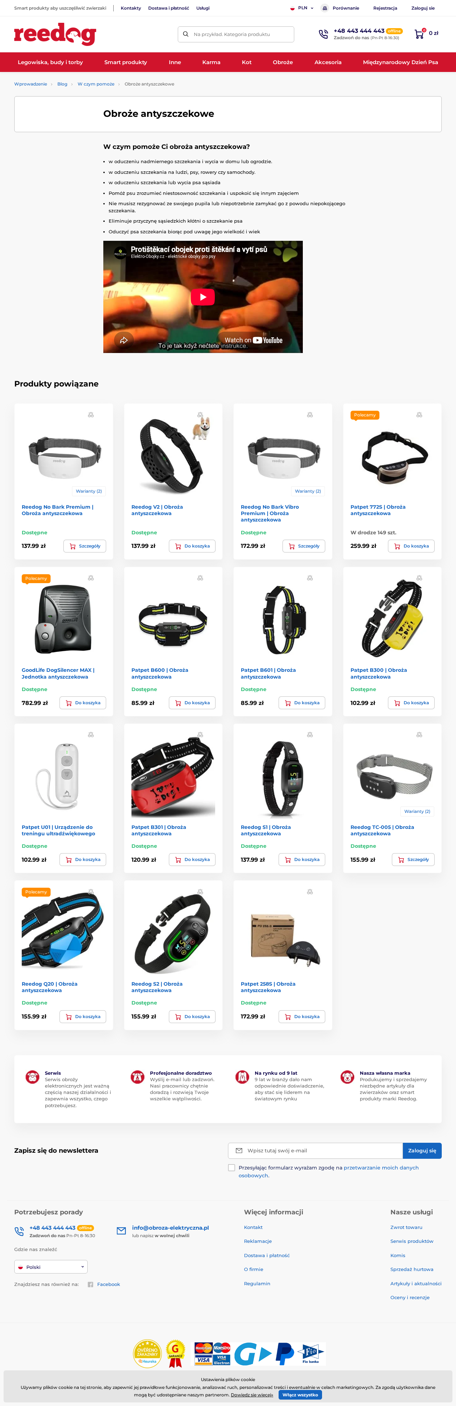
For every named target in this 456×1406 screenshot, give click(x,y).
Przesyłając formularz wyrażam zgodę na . (329, 1171)
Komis (397, 1255)
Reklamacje (258, 1241)
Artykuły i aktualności (416, 1283)
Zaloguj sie (423, 8)
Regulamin (257, 1283)
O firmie (253, 1269)
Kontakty (131, 8)
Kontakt (253, 1227)
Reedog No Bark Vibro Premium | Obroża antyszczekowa (270, 513)
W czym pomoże (96, 84)
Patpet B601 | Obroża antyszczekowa (268, 673)
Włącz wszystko (300, 1394)
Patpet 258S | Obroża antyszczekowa (268, 987)
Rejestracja (385, 8)
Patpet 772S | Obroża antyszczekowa (378, 510)
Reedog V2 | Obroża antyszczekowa (157, 510)
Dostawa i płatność (168, 8)
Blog (62, 84)
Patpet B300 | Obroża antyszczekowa (379, 673)
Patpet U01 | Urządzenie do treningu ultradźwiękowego (58, 830)
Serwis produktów (412, 1241)
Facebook (108, 1284)
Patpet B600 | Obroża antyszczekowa (159, 673)
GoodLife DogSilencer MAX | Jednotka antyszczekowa (58, 673)
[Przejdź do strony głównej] (55, 34)
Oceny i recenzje (410, 1297)
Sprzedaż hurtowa (412, 1269)
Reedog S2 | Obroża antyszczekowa (157, 987)
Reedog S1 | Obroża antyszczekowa (266, 830)
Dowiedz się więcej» (252, 1394)
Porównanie (346, 8)
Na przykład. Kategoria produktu (232, 34)
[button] (91, 414)
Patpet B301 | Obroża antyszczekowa (158, 830)
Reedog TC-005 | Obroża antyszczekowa (382, 830)
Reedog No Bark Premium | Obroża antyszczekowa (57, 510)
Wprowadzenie (30, 84)
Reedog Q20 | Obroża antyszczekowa (50, 987)
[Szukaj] (186, 34)
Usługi (202, 8)
